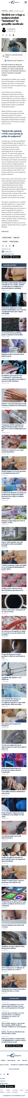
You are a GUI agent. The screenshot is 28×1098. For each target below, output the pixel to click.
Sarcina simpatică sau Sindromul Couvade (13, 926)
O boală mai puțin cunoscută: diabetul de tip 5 (11, 837)
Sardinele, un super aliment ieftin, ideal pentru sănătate (13, 947)
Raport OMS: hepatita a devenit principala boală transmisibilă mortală (12, 544)
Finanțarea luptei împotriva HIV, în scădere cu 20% (13, 521)
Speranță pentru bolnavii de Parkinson (11, 725)
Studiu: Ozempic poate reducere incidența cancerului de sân (13, 881)
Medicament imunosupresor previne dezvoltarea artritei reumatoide (11, 770)
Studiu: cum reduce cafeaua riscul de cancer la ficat (13, 611)
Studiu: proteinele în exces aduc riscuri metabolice (13, 451)
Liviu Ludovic (12, 29)
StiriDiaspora (5, 10)
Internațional (11, 1060)
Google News (8, 251)
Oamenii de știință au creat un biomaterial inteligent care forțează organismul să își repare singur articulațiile (14, 310)
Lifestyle (24, 1060)
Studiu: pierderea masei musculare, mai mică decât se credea (14, 990)
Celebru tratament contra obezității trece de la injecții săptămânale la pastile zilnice (14, 567)
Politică (3, 1060)
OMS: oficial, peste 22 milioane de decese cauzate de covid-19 (13, 968)
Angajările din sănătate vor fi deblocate (11, 678)
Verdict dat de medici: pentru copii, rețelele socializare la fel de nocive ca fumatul (14, 903)
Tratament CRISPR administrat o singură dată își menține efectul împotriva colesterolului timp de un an (14, 427)
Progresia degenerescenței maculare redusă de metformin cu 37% (13, 656)
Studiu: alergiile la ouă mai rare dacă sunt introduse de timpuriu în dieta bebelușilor (13, 859)
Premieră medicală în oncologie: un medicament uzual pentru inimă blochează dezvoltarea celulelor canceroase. (14, 495)
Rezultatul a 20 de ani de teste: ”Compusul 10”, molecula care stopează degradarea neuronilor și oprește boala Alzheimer (14, 378)
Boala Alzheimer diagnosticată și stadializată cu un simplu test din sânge (13, 814)
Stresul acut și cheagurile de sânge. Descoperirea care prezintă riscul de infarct (14, 633)
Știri (19, 1060)
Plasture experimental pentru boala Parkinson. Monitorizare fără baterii (14, 404)
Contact (21, 1090)
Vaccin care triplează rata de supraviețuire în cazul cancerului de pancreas (14, 747)
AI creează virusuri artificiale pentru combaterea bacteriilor (12, 334)
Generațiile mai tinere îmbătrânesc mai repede (14, 792)
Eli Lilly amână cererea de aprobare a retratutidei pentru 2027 (14, 472)
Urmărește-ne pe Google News (15, 60)
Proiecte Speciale (14, 1069)
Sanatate (11, 10)
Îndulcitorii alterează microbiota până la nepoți (13, 355)
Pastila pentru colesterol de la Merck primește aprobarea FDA (12, 589)
